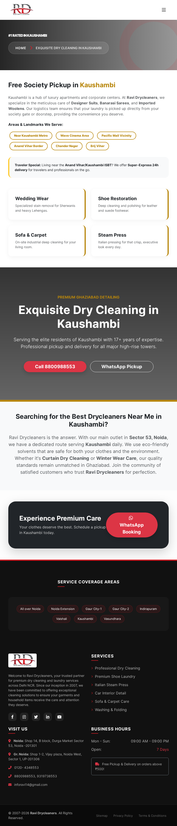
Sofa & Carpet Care (112, 701)
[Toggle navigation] (164, 10)
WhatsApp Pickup (121, 366)
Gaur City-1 (94, 609)
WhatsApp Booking (132, 528)
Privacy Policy (123, 815)
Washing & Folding (111, 709)
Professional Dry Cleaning (117, 668)
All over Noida (30, 609)
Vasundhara (112, 619)
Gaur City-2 (120, 609)
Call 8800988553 (55, 366)
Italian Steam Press (111, 684)
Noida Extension (63, 609)
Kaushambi (85, 619)
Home (20, 48)
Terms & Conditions (152, 815)
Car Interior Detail (110, 693)
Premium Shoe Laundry (115, 676)
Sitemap (102, 815)
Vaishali (61, 619)
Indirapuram (148, 609)
